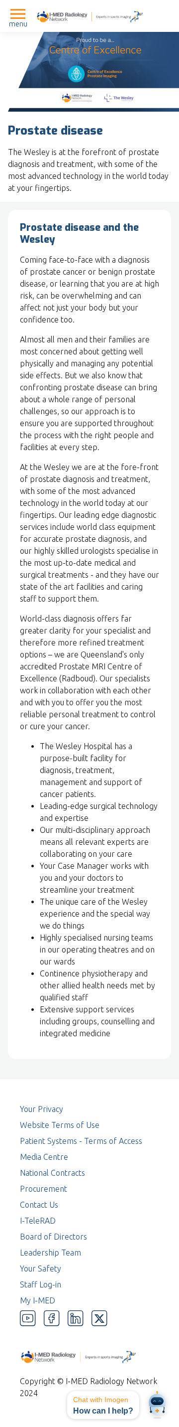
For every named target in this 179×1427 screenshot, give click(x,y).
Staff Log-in (40, 1284)
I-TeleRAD (38, 1220)
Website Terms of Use (59, 1124)
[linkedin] (76, 1318)
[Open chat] (157, 1405)
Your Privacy (41, 1109)
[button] (103, 1405)
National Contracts (52, 1172)
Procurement (43, 1188)
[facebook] (52, 1318)
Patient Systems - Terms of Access (81, 1140)
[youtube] (28, 1318)
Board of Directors (53, 1236)
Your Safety (40, 1268)
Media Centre (44, 1156)
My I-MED (37, 1300)
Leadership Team (50, 1252)
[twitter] (99, 1318)
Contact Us (39, 1204)
